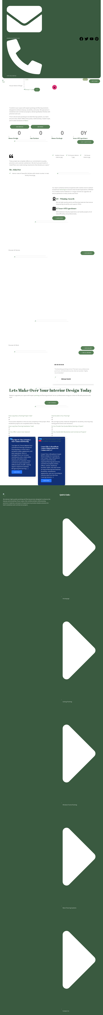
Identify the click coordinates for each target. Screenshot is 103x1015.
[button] (30, 428)
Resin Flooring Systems (32, 85)
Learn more (17, 472)
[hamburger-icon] (85, 79)
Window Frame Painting (32, 83)
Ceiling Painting (30, 81)
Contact (27, 87)
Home (26, 79)
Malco (26, 120)
